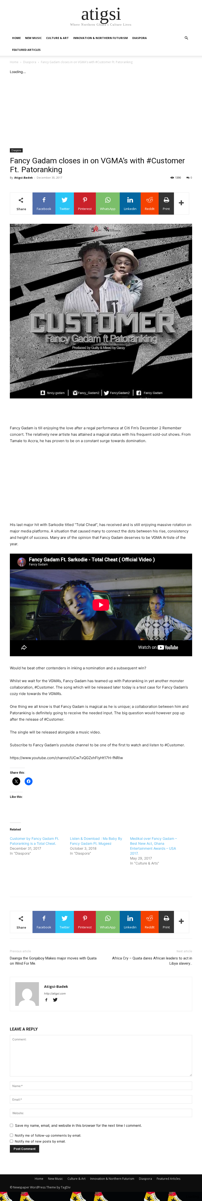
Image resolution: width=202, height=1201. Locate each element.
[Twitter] (57, 1000)
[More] (181, 203)
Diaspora (139, 38)
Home (16, 38)
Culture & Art (57, 38)
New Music (33, 38)
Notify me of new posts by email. (40, 1141)
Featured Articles (26, 50)
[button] (186, 38)
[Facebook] (48, 1000)
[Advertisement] (101, 111)
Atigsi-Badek (23, 177)
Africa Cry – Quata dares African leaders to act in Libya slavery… (152, 961)
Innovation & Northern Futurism (100, 38)
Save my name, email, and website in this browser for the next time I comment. (78, 1125)
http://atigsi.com (55, 993)
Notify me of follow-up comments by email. (48, 1135)
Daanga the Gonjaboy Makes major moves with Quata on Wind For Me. (53, 961)
